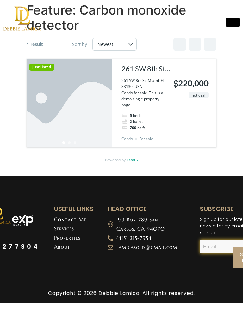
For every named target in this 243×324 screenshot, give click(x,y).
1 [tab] (63, 142)
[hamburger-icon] (233, 22)
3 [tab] (75, 142)
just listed (41, 67)
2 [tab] (69, 142)
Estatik (132, 160)
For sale (146, 138)
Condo (127, 138)
